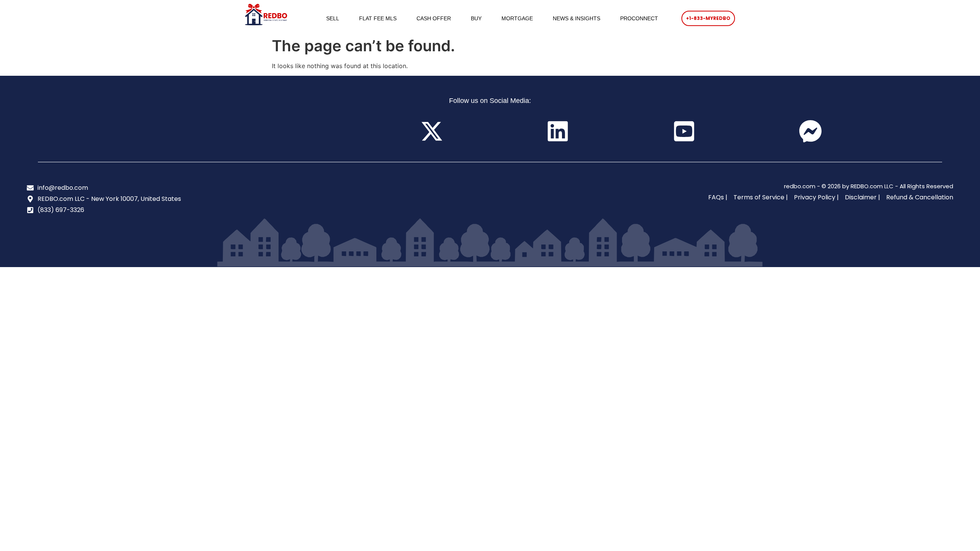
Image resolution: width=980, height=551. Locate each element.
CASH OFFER (433, 18)
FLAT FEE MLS (378, 18)
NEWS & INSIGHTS (576, 18)
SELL (332, 18)
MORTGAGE (517, 18)
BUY (476, 18)
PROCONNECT (639, 18)
